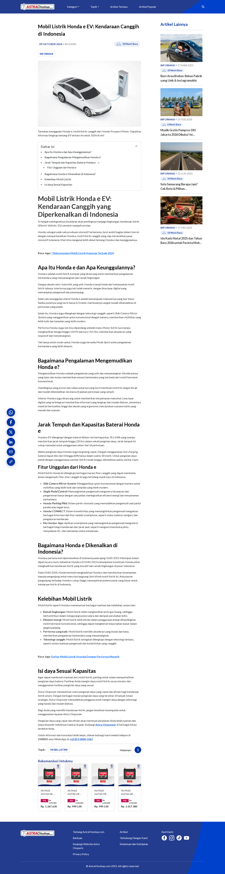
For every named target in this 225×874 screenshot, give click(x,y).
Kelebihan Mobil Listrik (58, 179)
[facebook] (11, 422)
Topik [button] (93, 6)
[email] (11, 452)
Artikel (124, 831)
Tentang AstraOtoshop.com (88, 831)
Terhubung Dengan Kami (134, 837)
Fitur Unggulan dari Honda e (62, 167)
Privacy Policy (81, 854)
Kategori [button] (72, 6)
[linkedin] (11, 442)
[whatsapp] (11, 412)
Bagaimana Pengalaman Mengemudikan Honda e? (72, 157)
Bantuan (77, 837)
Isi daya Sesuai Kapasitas (58, 184)
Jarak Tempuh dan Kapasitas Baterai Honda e (70, 162)
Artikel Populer (147, 6)
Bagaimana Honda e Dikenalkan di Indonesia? (70, 173)
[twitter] (11, 432)
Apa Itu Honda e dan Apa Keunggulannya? (68, 151)
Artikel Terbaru (119, 6)
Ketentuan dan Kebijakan (134, 844)
